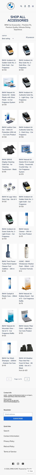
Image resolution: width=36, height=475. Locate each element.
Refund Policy (9, 446)
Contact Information (11, 436)
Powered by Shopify (25, 469)
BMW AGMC (14, 469)
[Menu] (33, 6)
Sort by (4, 35)
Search (6, 431)
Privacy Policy (9, 441)
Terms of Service (10, 452)
